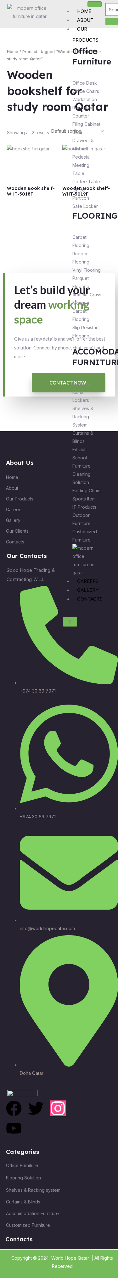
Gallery (87, 590)
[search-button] (111, 21)
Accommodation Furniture (32, 1213)
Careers (87, 581)
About (85, 20)
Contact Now (67, 382)
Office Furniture (22, 1165)
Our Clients (17, 531)
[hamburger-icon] (94, 4)
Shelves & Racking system (33, 1190)
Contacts (90, 599)
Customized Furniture (28, 1225)
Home (84, 11)
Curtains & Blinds (23, 1201)
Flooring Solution (23, 1177)
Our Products (85, 34)
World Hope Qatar (70, 1258)
